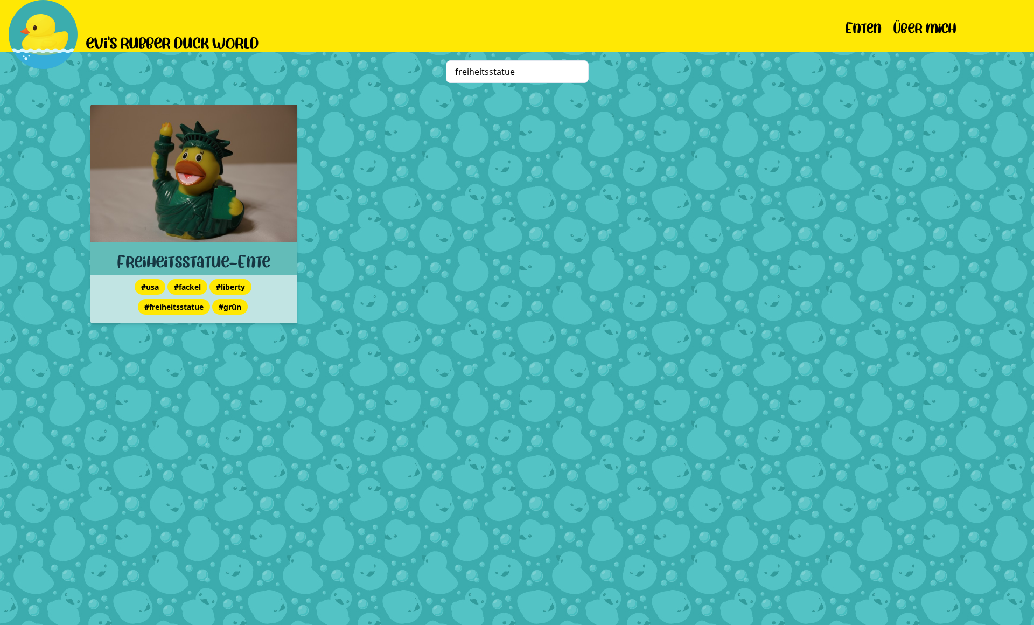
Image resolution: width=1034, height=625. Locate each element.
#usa (150, 287)
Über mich (924, 26)
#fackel (187, 287)
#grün (230, 307)
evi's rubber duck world (172, 41)
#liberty (230, 287)
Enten (864, 26)
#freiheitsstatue (174, 307)
